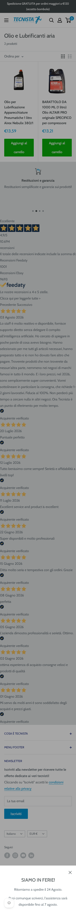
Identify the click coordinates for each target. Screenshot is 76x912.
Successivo (24, 305)
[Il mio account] (60, 20)
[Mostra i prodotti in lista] (70, 56)
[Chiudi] (70, 872)
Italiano (11, 833)
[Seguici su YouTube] (23, 855)
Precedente (8, 305)
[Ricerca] (51, 20)
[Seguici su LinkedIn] (31, 855)
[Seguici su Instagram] (15, 855)
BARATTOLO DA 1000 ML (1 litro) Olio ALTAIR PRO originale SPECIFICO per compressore (56, 112)
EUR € (34, 833)
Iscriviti (16, 814)
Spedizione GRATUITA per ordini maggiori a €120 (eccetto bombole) (38, 6)
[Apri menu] (6, 20)
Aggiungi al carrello (19, 147)
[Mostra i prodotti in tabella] (63, 56)
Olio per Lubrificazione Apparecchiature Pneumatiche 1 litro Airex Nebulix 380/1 (18, 112)
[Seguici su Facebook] (7, 855)
